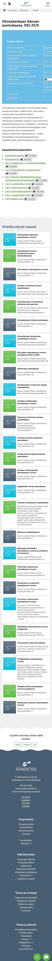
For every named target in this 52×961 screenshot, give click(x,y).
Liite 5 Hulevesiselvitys (16, 188)
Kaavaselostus (12, 159)
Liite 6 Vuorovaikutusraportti (18, 191)
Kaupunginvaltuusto (26, 859)
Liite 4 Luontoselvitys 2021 (17, 184)
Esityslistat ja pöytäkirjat (26, 872)
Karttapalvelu (25, 942)
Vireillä (35, 10)
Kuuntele (32, 156)
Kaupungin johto (26, 824)
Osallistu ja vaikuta (26, 879)
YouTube (26, 803)
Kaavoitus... (25, 10)
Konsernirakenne (26, 831)
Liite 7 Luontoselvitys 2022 (17, 195)
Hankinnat (26, 911)
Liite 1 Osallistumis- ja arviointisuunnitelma (25, 163)
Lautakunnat (26, 866)
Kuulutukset (24, 875)
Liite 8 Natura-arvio (14, 199)
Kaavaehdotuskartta (14, 155)
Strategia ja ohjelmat (26, 901)
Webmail (25, 844)
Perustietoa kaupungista (26, 930)
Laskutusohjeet (26, 907)
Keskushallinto (26, 827)
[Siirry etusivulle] (26, 6)
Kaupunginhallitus (26, 862)
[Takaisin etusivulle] (3, 10)
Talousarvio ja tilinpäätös (26, 898)
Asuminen (13, 10)
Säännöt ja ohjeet (26, 904)
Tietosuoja (26, 946)
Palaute (24, 939)
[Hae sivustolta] (5, 4)
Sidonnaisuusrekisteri (26, 869)
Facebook (25, 797)
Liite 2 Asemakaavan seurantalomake (23, 170)
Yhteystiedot (26, 936)
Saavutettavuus (26, 949)
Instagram (25, 800)
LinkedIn (26, 806)
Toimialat (26, 834)
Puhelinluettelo (26, 933)
